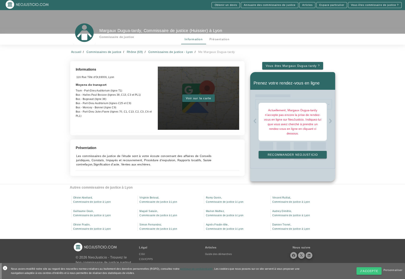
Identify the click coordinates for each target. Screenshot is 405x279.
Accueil (76, 52)
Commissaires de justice (104, 52)
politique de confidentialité (196, 268)
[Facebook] (293, 255)
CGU (142, 254)
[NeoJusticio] (27, 8)
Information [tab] (194, 39)
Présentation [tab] (219, 39)
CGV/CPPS (146, 259)
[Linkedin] (309, 255)
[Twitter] (301, 255)
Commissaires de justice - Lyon (170, 52)
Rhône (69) (135, 52)
